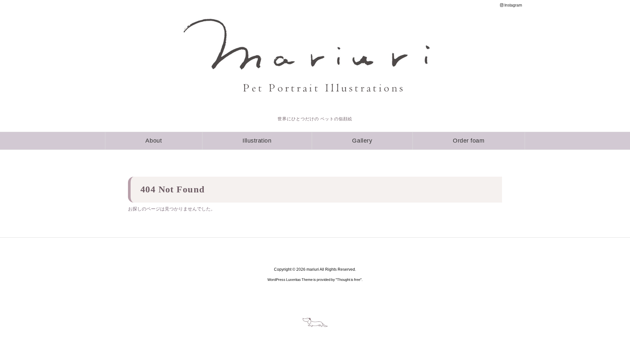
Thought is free (348, 280)
